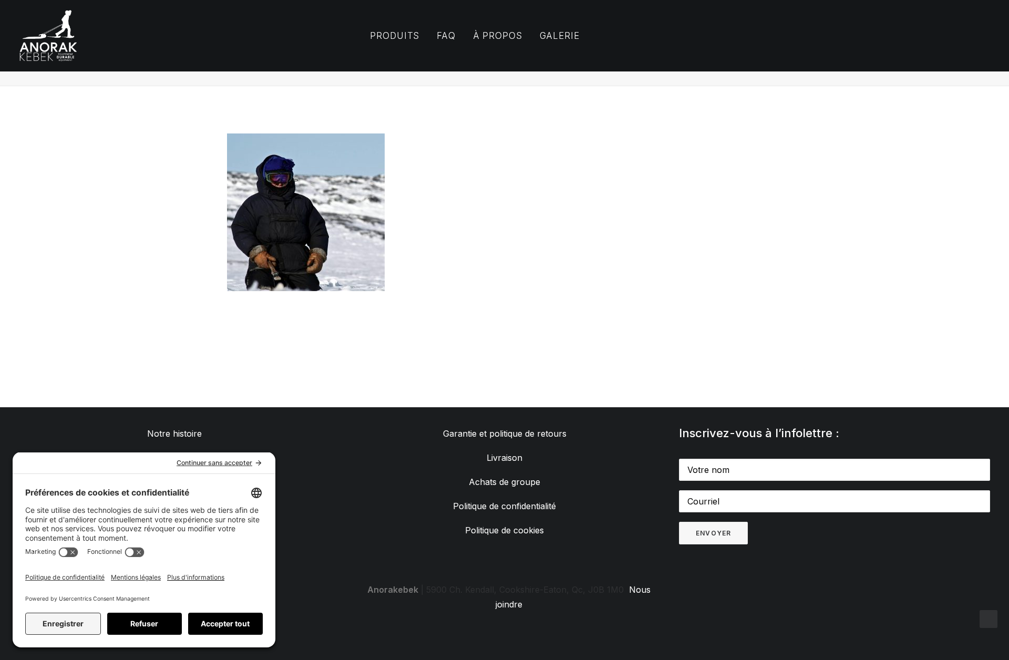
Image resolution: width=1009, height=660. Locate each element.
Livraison (504, 457)
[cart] (879, 35)
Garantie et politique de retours (505, 433)
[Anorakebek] (48, 35)
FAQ (446, 35)
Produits (394, 35)
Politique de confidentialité (504, 506)
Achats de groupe (504, 482)
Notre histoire (174, 433)
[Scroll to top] (988, 618)
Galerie (560, 35)
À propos (497, 35)
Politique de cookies (504, 530)
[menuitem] (395, 35)
